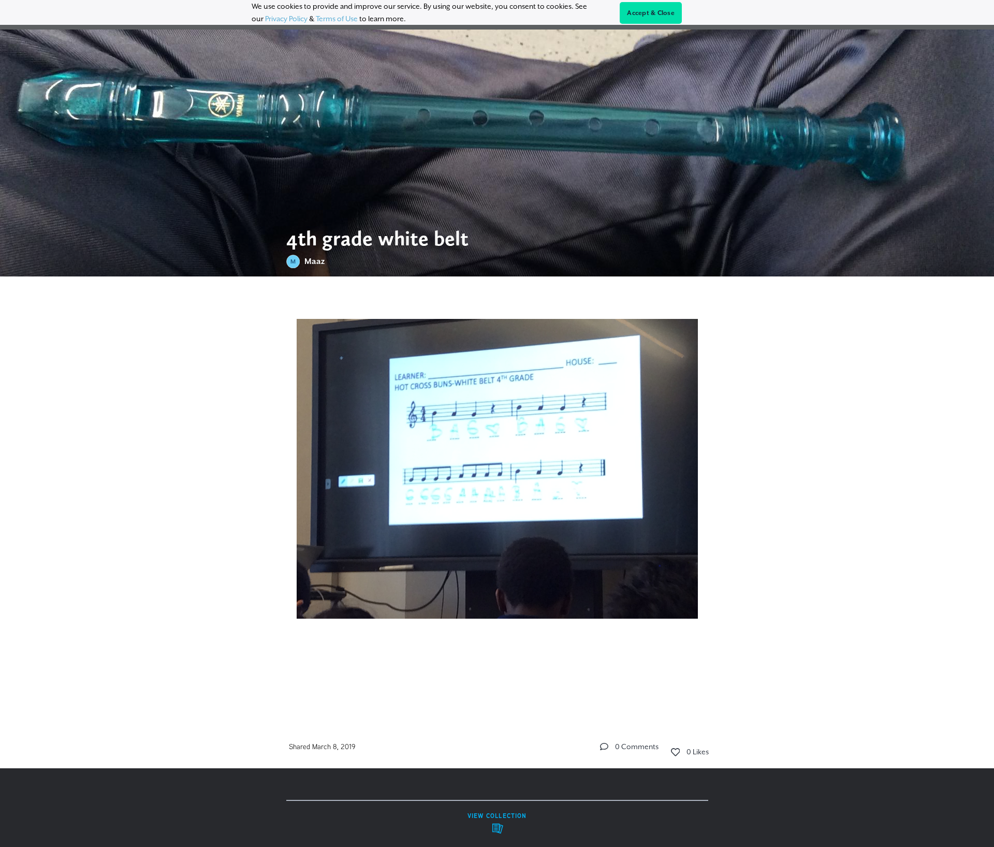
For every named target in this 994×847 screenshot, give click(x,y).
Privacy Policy (286, 18)
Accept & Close (651, 13)
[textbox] (497, 493)
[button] (604, 746)
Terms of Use (337, 18)
